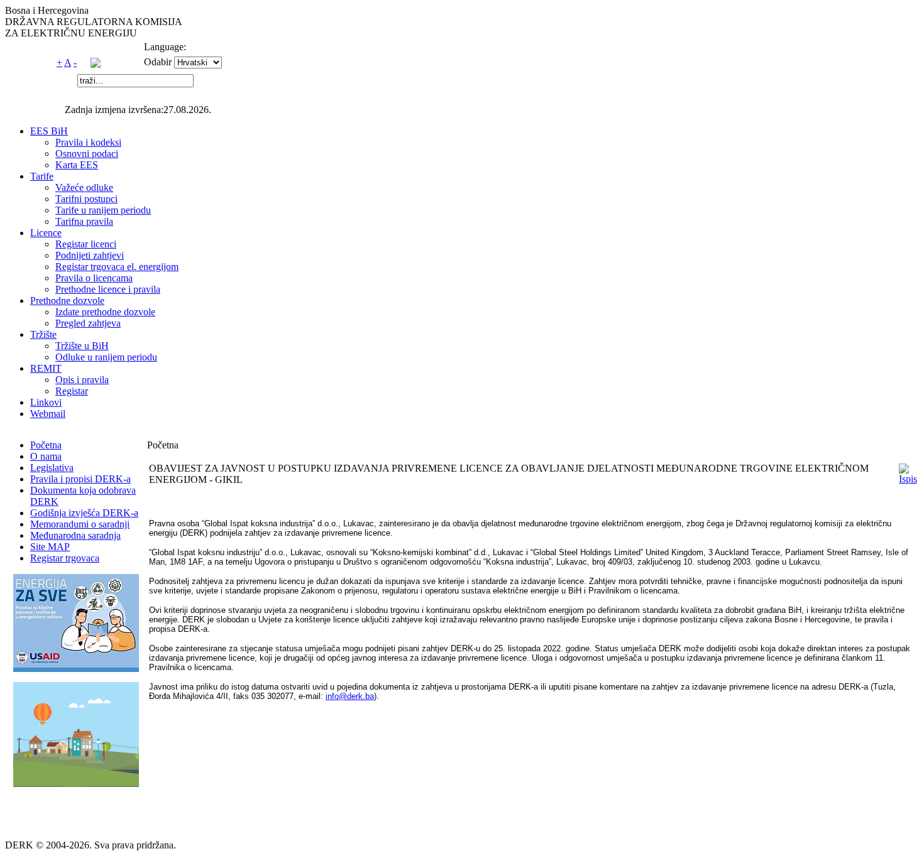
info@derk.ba (350, 696)
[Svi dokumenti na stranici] (96, 64)
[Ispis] (908, 479)
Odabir (158, 62)
